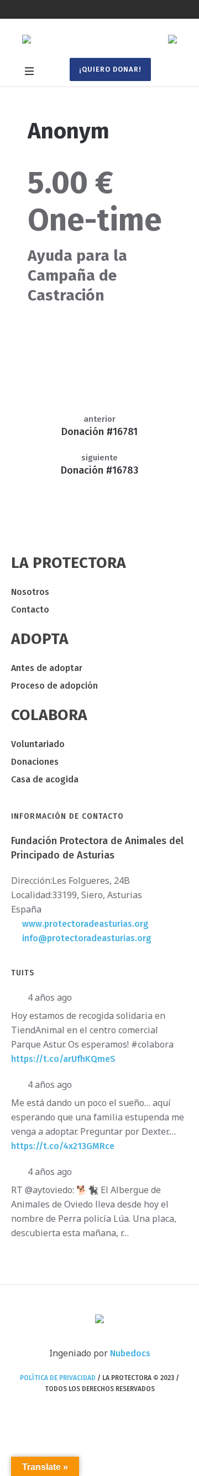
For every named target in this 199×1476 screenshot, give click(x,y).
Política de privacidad (58, 1378)
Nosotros (30, 592)
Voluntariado (38, 744)
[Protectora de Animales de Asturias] (99, 40)
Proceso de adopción (54, 685)
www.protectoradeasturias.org (85, 924)
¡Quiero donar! (110, 69)
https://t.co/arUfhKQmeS (63, 1059)
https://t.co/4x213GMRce (62, 1146)
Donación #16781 (99, 432)
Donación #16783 (99, 470)
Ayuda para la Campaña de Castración (77, 275)
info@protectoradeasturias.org (86, 938)
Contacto (30, 609)
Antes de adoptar (46, 668)
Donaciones (35, 761)
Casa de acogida (44, 779)
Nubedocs (130, 1353)
